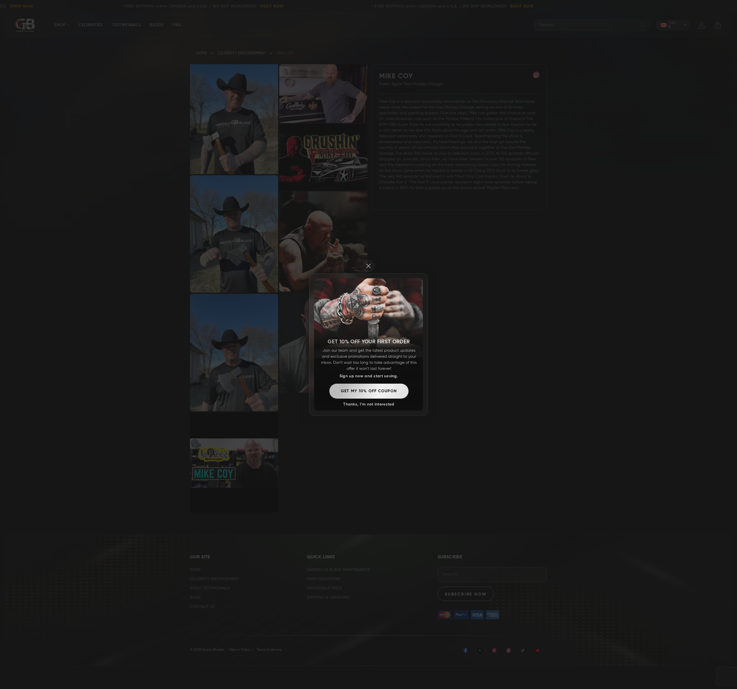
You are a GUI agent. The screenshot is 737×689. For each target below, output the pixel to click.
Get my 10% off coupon (369, 391)
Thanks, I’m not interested (368, 404)
